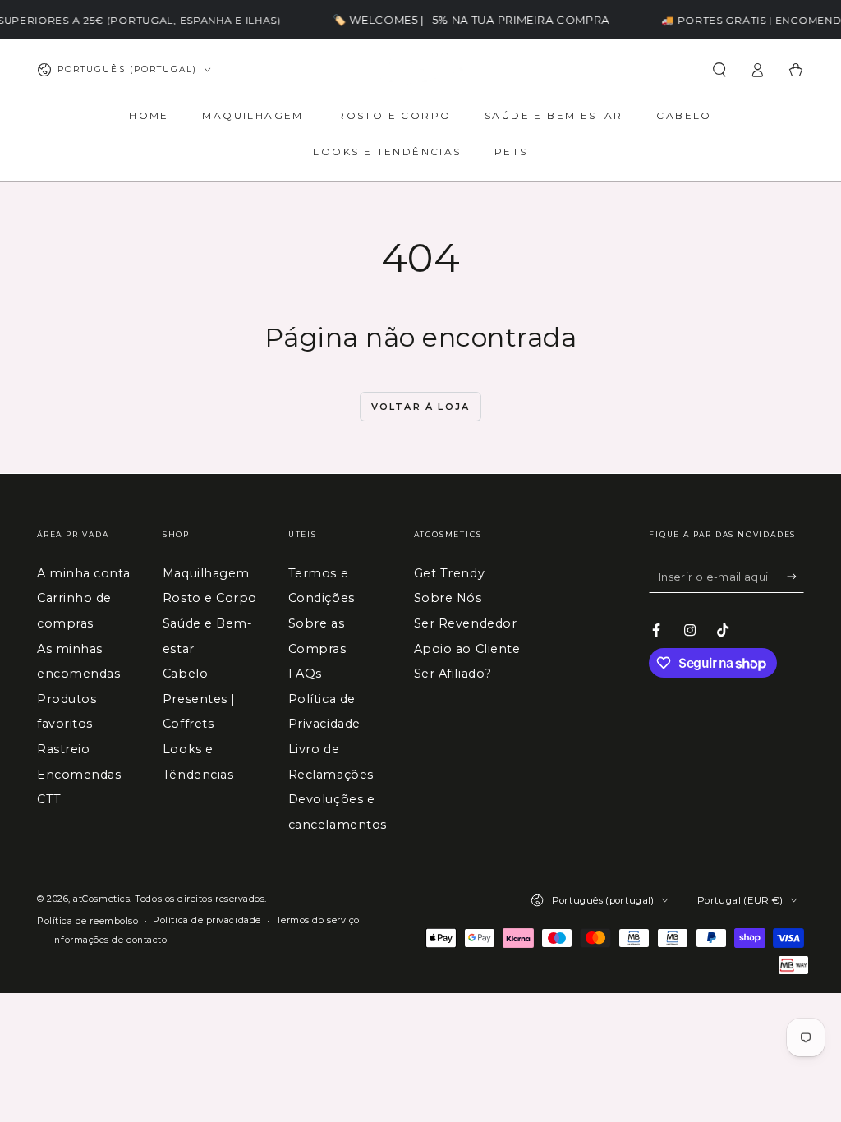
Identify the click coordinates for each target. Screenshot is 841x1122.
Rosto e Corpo (210, 598)
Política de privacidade (206, 920)
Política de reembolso (87, 921)
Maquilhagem (206, 573)
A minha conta (84, 573)
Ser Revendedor (465, 623)
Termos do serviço (318, 920)
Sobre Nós (448, 598)
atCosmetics (101, 899)
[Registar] (795, 576)
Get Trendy (449, 573)
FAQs (305, 673)
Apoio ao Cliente (467, 648)
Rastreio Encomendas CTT (79, 774)
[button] (719, 69)
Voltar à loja (421, 406)
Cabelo (185, 673)
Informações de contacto (109, 940)
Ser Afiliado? (453, 673)
